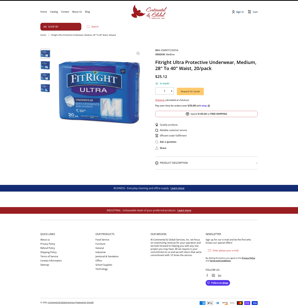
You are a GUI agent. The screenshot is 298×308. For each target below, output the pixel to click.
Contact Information (51, 260)
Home (43, 35)
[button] (160, 148)
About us (45, 239)
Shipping (160, 100)
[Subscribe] (254, 250)
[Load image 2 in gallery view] (45, 65)
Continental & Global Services (61, 302)
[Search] (87, 27)
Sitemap (44, 264)
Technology (101, 269)
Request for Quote (190, 91)
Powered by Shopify (84, 302)
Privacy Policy (47, 243)
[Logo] (149, 12)
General (99, 248)
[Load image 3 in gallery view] (45, 77)
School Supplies (103, 264)
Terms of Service (49, 256)
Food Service (102, 239)
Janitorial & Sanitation (107, 256)
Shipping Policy (48, 252)
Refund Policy (47, 248)
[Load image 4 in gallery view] (45, 88)
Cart (255, 12)
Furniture (100, 243)
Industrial (100, 252)
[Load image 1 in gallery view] (45, 54)
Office (98, 260)
